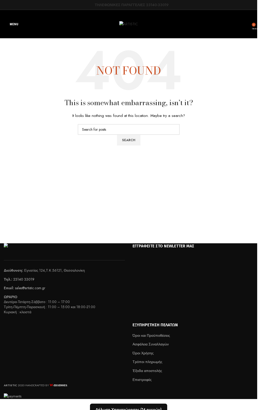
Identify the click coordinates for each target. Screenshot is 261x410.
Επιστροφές (142, 379)
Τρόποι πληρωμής (147, 361)
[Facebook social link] (91, 4)
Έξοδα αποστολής (147, 370)
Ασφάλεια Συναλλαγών (151, 344)
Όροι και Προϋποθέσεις (151, 335)
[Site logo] (128, 23)
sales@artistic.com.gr (30, 288)
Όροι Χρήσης (143, 353)
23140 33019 (23, 279)
